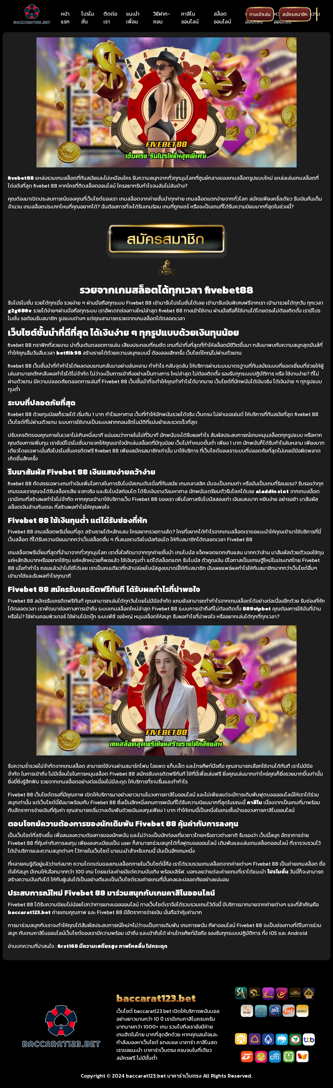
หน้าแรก (65, 17)
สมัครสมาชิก (295, 14)
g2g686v (20, 310)
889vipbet (257, 608)
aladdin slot (272, 491)
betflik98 (68, 353)
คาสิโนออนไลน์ (190, 17)
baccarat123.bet (29, 912)
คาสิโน (254, 802)
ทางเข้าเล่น (260, 14)
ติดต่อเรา (110, 17)
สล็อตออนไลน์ (222, 17)
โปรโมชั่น (87, 17)
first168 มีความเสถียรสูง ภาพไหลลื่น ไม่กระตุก (112, 946)
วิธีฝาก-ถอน (161, 17)
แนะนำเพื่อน (133, 17)
